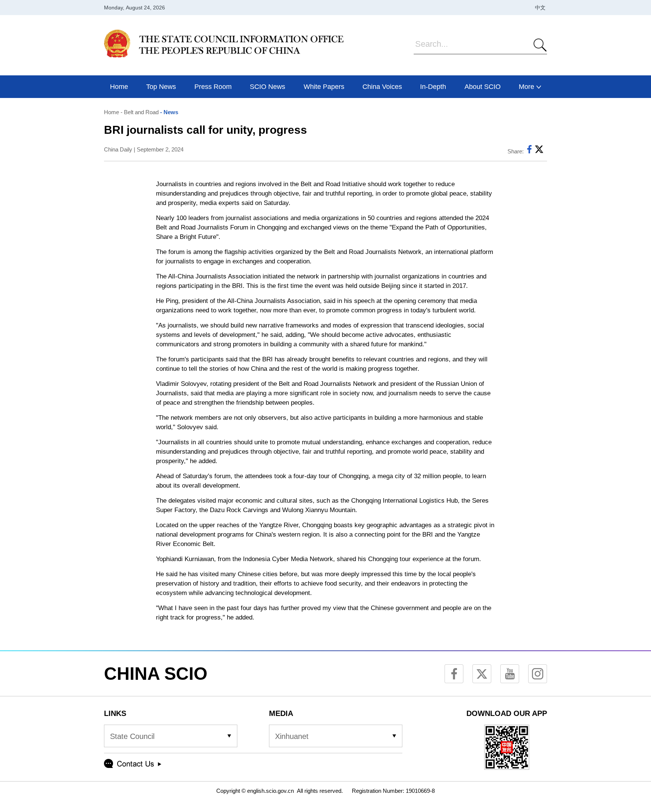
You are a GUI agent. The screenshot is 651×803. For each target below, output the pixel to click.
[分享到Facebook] (529, 151)
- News (168, 112)
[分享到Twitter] (539, 151)
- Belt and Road (139, 112)
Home (111, 112)
